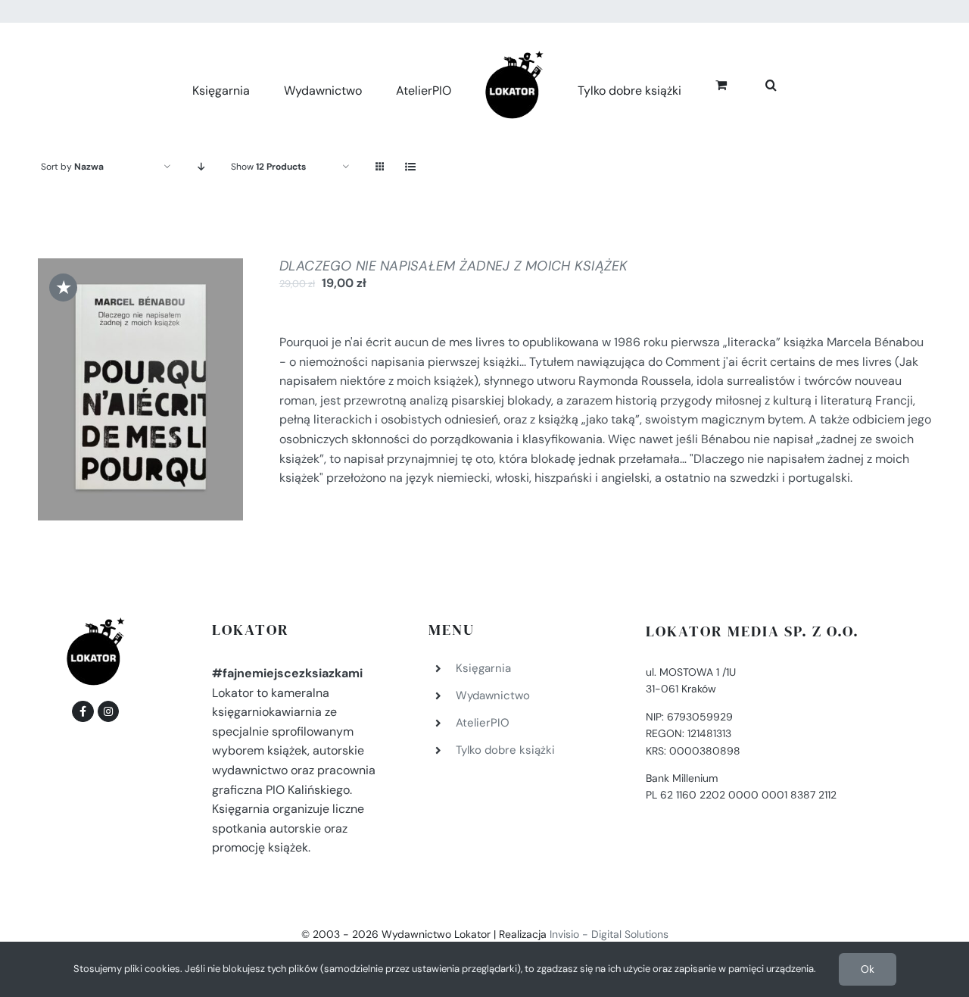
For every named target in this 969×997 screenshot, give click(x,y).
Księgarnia (483, 668)
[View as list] (410, 167)
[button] (754, 82)
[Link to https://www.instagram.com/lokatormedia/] (108, 711)
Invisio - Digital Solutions (609, 934)
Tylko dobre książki (505, 750)
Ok (867, 969)
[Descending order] (201, 167)
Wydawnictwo (493, 695)
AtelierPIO (482, 722)
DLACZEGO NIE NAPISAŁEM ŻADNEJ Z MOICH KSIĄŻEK (453, 266)
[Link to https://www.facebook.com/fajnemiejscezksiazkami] (82, 711)
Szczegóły (141, 401)
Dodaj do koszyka (130, 385)
